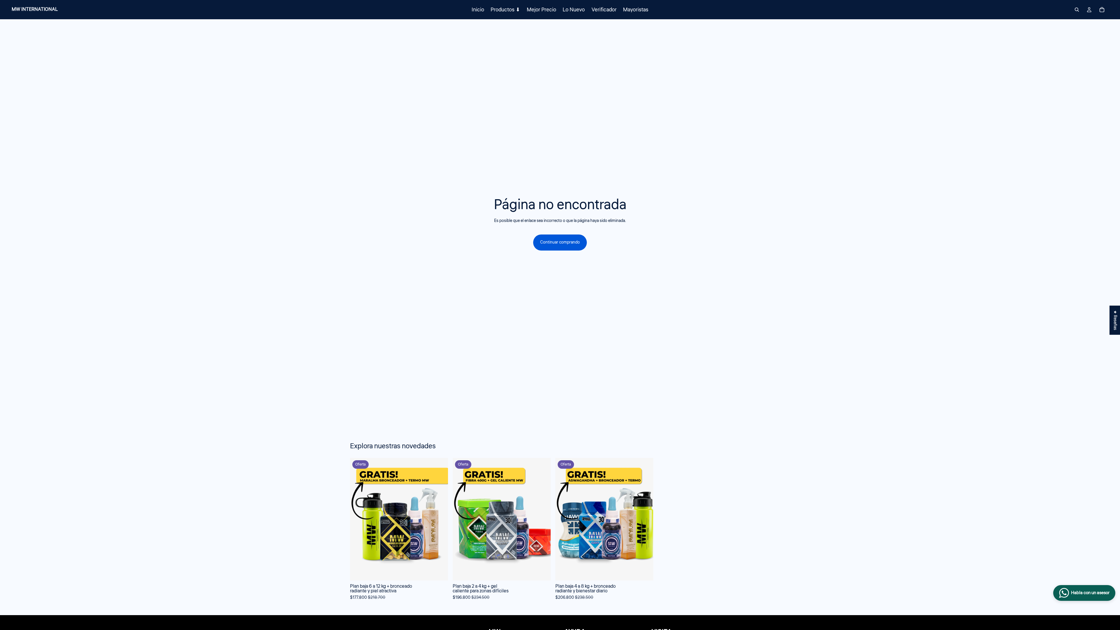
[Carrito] (1102, 9)
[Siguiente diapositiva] (763, 529)
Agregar (546, 571)
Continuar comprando (560, 242)
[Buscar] (1076, 9)
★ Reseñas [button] (1115, 320)
